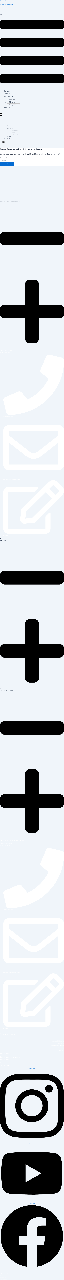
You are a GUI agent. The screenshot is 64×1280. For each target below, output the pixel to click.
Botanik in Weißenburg (6, 4)
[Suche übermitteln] (2, 164)
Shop (6, 110)
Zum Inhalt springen (5, 1)
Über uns (7, 94)
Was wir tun (8, 97)
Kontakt (7, 108)
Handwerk (13, 99)
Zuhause (7, 91)
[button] (32, 51)
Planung (12, 102)
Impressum (3, 1278)
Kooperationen (14, 105)
